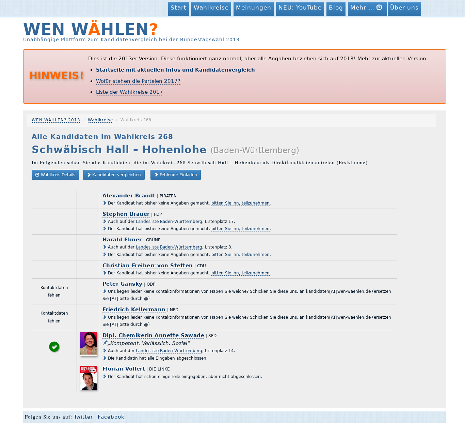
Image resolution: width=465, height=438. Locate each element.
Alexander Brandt (129, 196)
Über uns (404, 7)
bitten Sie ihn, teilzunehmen (240, 203)
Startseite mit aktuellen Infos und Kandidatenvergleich (175, 70)
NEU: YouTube (300, 7)
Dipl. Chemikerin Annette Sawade (153, 335)
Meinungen (253, 7)
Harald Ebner (122, 240)
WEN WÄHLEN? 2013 (56, 120)
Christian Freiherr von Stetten (147, 265)
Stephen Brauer (126, 214)
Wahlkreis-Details (57, 174)
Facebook (111, 417)
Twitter (83, 417)
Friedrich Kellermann (134, 309)
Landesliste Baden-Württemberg (169, 221)
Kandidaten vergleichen (116, 174)
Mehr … (363, 7)
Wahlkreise (211, 7)
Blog (336, 7)
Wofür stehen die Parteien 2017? (138, 81)
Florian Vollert (123, 369)
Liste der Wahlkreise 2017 (129, 92)
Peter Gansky (122, 284)
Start (179, 7)
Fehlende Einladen (177, 174)
